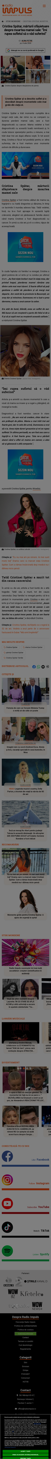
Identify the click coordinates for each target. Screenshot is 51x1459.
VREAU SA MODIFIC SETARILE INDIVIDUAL (25, 1455)
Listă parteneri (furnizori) (10, 1447)
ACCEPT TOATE (25, 1451)
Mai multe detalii (37, 1423)
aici (13, 1431)
